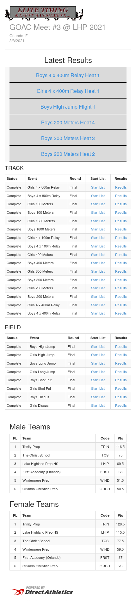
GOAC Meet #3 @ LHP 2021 (57, 26)
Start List (98, 187)
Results (121, 187)
